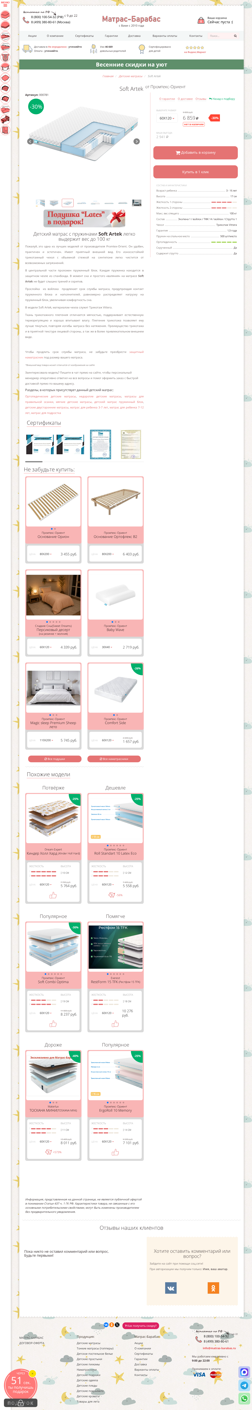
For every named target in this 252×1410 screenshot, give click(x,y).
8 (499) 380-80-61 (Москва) (50, 22)
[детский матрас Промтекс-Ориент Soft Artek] (83, 134)
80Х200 (45, 554)
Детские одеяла (87, 1380)
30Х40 (106, 647)
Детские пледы (87, 1385)
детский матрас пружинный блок (118, 402)
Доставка (134, 36)
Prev (30, 141)
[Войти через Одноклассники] (213, 1288)
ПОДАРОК (20, 1403)
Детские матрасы (88, 1343)
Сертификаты (84, 36)
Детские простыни (89, 1359)
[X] (117, 1324)
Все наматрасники (115, 759)
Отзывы (200, 99)
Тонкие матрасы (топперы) (95, 1348)
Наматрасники (87, 1369)
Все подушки (56, 759)
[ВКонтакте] (106, 1324)
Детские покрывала (90, 1391)
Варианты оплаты (165, 36)
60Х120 (166, 118)
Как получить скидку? (142, 1326)
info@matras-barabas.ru (219, 1348)
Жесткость (36, 866)
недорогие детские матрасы (100, 396)
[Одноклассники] (111, 1324)
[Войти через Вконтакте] (171, 1288)
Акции (32, 36)
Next (136, 141)
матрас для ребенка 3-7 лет (89, 407)
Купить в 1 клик (195, 171)
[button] (52, 529)
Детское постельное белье (95, 1353)
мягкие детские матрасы (74, 402)
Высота (66, 866)
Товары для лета (88, 1401)
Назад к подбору (223, 99)
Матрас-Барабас (31, 1338)
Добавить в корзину (198, 152)
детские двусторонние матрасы (47, 407)
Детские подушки (88, 1375)
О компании (55, 36)
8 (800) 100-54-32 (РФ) (47, 17)
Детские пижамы (88, 1364)
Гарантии (111, 36)
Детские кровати (88, 1396)
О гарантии (167, 99)
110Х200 (46, 740)
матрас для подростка (46, 413)
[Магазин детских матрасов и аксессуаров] (131, 19)
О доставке (185, 99)
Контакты (195, 36)
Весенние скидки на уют (131, 64)
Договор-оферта (31, 1343)
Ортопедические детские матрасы (50, 396)
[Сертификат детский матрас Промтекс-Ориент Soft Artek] (40, 446)
